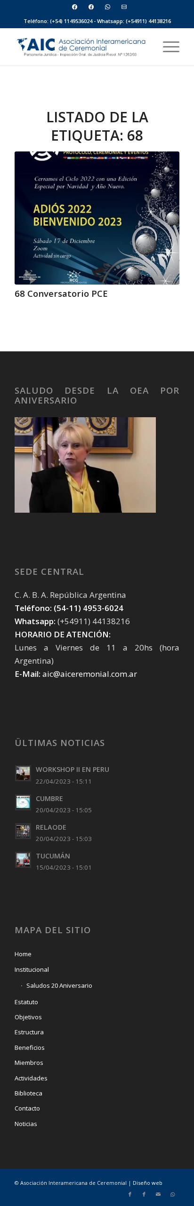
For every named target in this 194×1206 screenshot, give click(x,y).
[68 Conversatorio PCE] (97, 218)
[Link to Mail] (158, 1194)
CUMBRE (49, 798)
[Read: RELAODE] (23, 831)
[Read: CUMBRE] (23, 802)
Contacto (27, 1108)
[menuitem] (74, 6)
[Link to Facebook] (130, 1194)
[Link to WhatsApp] (172, 1194)
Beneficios (30, 1047)
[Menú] (166, 46)
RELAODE (51, 827)
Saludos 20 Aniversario (59, 985)
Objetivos (28, 1017)
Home (23, 954)
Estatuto (26, 1002)
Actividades (31, 1078)
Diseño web (147, 1182)
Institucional (32, 969)
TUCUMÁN (53, 855)
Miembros (29, 1062)
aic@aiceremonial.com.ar (89, 673)
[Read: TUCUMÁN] (23, 859)
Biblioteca (28, 1093)
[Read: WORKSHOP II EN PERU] (23, 773)
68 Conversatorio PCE (61, 293)
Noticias (26, 1123)
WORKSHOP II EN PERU (72, 769)
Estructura (29, 1032)
